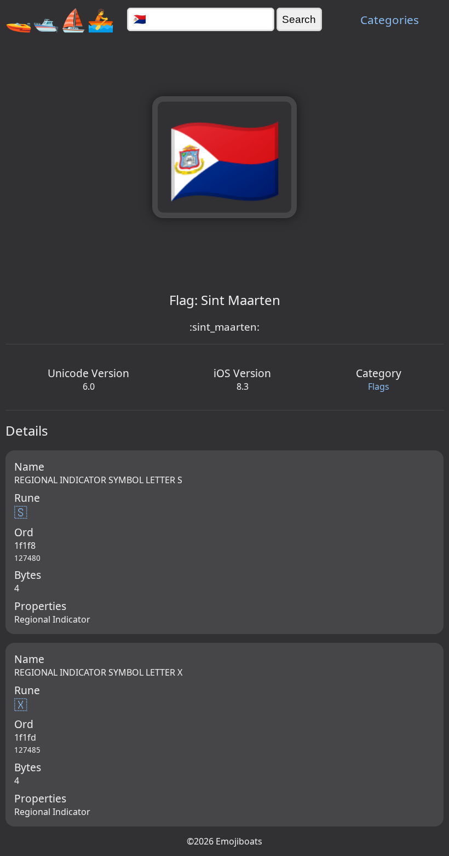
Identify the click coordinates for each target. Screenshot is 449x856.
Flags (378, 386)
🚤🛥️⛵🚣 (59, 19)
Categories (389, 19)
